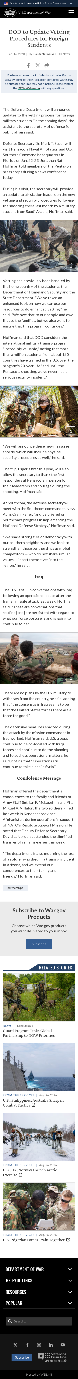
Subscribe (39, 944)
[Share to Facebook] (28, 66)
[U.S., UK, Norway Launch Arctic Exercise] (39, 1145)
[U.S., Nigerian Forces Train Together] (39, 1212)
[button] (71, 12)
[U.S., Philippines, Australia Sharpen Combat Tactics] (39, 1075)
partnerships (15, 887)
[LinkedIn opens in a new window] (50, 1345)
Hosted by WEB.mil (39, 1374)
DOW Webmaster (29, 88)
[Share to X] (38, 66)
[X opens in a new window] (15, 1345)
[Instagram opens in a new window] (39, 1345)
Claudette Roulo (43, 54)
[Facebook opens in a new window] (27, 1345)
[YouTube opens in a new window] (62, 1345)
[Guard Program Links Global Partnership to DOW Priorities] (39, 1005)
